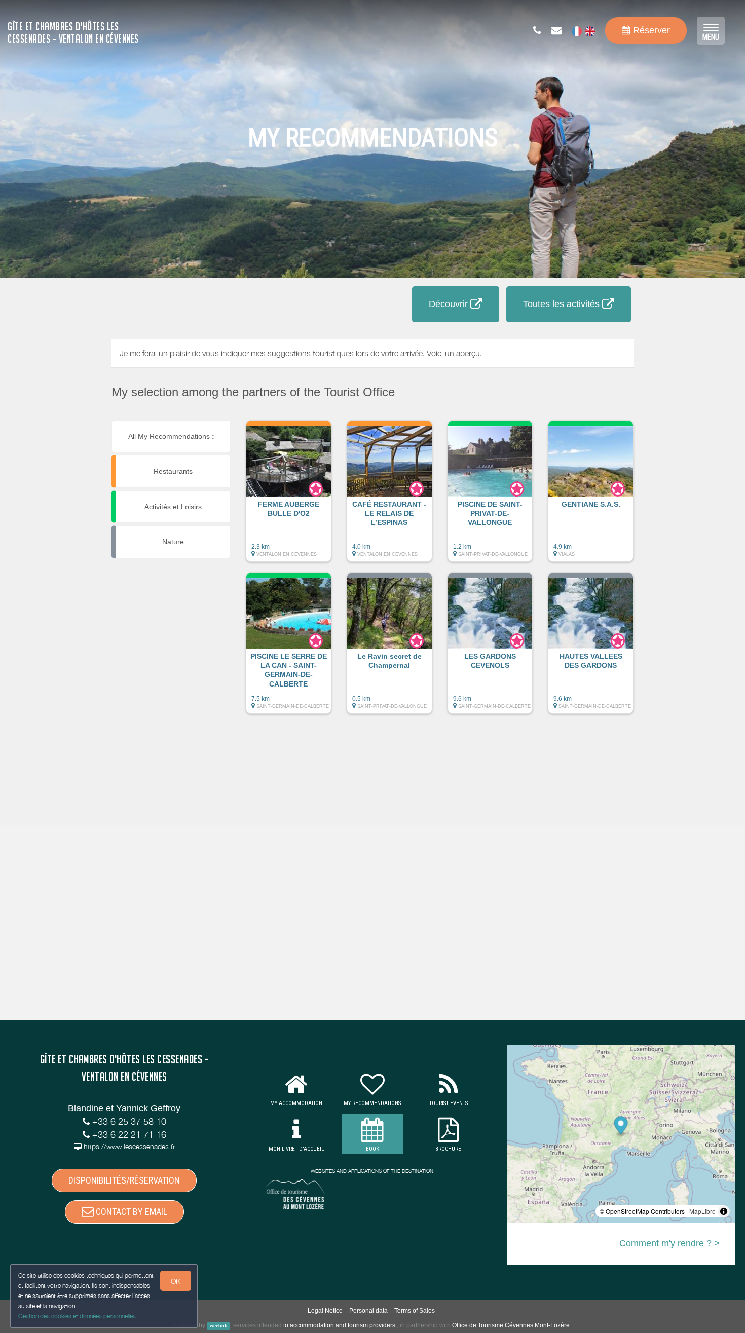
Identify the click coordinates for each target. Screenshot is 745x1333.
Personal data (368, 1310)
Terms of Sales (414, 1310)
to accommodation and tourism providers (339, 1325)
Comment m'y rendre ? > (669, 1243)
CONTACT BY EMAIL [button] (130, 1211)
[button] (288, 496)
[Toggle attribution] (724, 1211)
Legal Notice (325, 1310)
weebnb (219, 1325)
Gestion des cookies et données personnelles (77, 1316)
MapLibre (702, 1211)
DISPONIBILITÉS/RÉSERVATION (124, 1180)
